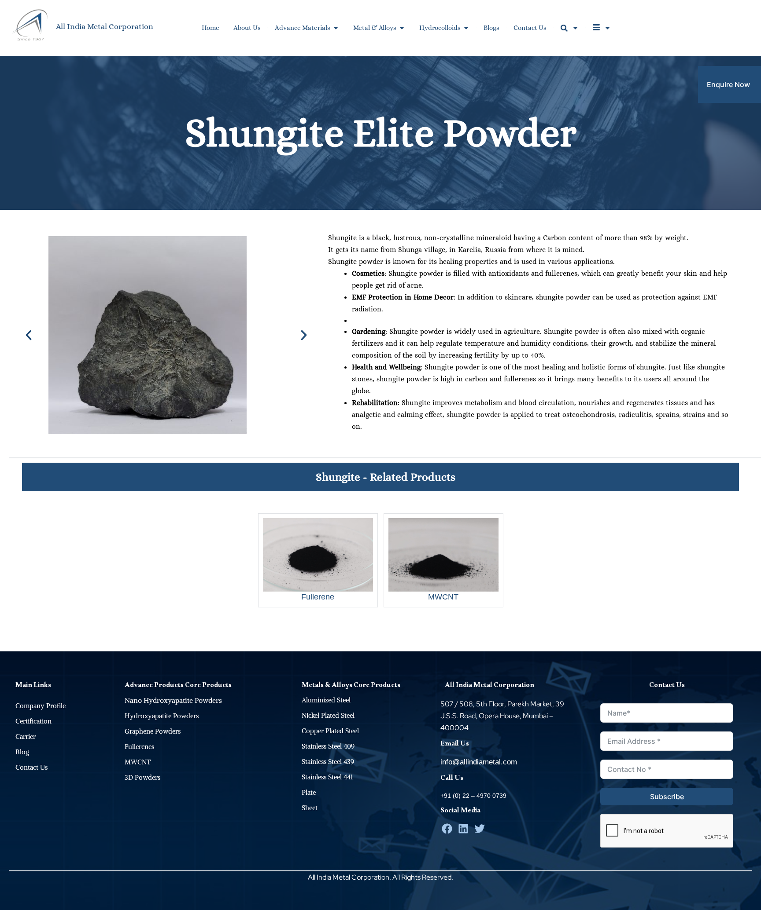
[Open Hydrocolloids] (466, 28)
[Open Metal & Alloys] (402, 28)
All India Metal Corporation (104, 26)
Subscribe (667, 796)
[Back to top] (750, 640)
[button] (28, 335)
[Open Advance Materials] (335, 28)
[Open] (575, 28)
